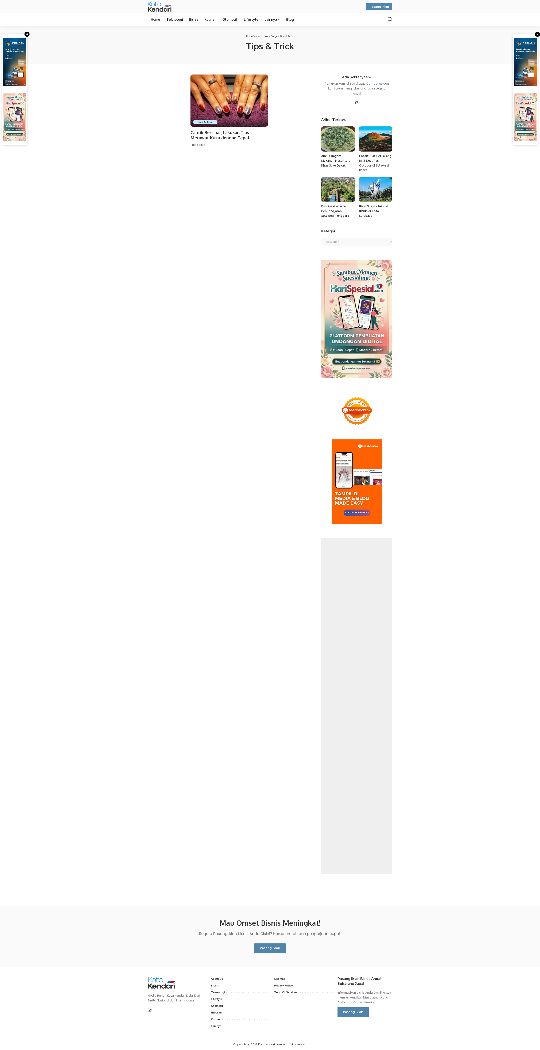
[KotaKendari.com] (164, 6)
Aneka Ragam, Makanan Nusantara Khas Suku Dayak (335, 160)
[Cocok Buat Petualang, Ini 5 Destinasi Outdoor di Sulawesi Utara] (375, 139)
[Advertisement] (356, 706)
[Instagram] (357, 103)
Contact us (374, 84)
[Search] (389, 19)
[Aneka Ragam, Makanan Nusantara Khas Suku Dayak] (338, 139)
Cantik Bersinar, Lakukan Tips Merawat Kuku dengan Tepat (220, 135)
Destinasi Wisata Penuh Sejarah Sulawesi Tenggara (335, 210)
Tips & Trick (205, 122)
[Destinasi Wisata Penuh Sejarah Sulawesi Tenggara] (338, 189)
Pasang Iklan (379, 6)
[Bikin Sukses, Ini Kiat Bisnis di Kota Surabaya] (375, 189)
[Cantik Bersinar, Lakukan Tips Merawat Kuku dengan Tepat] (229, 101)
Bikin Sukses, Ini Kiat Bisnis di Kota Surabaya (374, 210)
